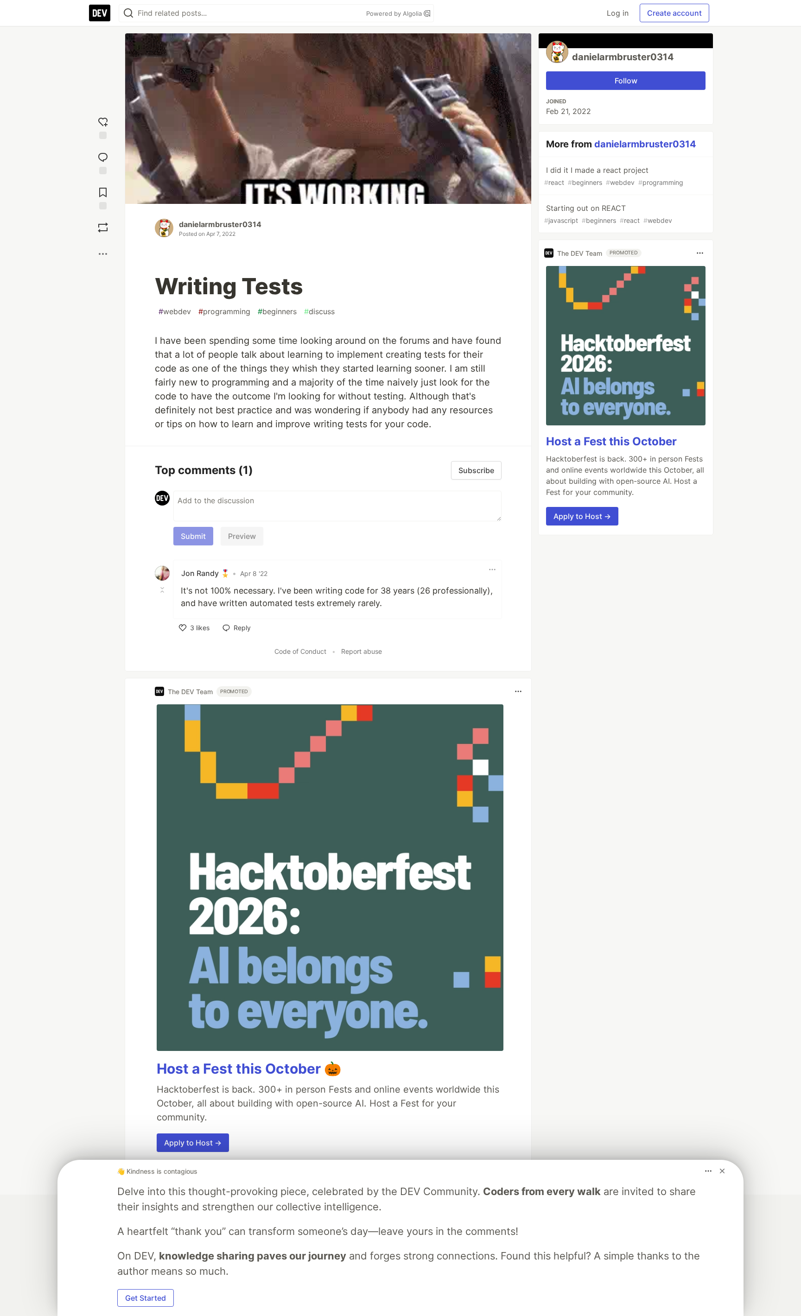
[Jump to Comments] (103, 161)
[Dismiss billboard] (722, 1171)
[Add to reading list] (103, 196)
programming (224, 311)
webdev (175, 311)
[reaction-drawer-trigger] (103, 126)
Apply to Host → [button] (193, 1142)
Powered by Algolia (395, 13)
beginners (277, 311)
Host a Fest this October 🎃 (249, 1068)
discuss (319, 311)
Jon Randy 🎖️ (205, 573)
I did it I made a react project (613, 175)
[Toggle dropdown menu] (492, 569)
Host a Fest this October (611, 441)
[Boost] (103, 227)
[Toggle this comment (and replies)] (163, 589)
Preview (242, 536)
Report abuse (361, 651)
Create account (674, 13)
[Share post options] (103, 254)
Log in (618, 13)
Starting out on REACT (608, 213)
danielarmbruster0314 (220, 224)
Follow (626, 80)
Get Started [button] (145, 1298)
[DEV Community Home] (99, 13)
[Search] (128, 13)
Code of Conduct (300, 651)
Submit (193, 536)
